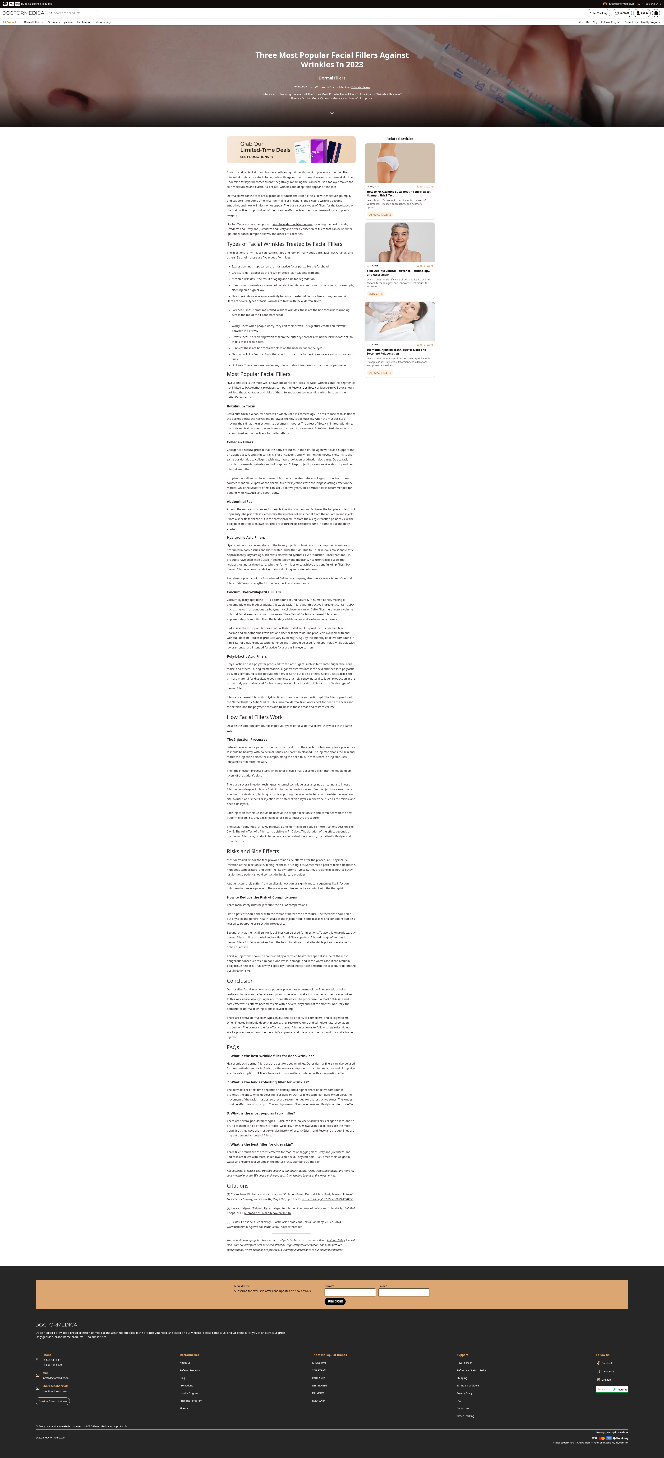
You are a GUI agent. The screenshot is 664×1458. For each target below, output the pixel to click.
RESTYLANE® (319, 1385)
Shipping (462, 1378)
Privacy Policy (464, 1393)
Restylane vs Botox (304, 387)
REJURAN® (318, 1400)
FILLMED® (318, 1393)
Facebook (607, 1363)
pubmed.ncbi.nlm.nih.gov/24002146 (267, 1213)
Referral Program (611, 22)
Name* (329, 1286)
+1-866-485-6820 (52, 1364)
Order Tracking (598, 13)
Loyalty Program (650, 22)
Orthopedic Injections (60, 22)
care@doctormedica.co (56, 1391)
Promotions (631, 22)
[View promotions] (291, 149)
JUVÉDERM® (319, 1362)
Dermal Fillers (32, 22)
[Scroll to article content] (332, 113)
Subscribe (335, 1301)
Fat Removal (84, 22)
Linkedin (607, 1379)
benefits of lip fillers (332, 564)
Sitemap (184, 1408)
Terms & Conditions (468, 1385)
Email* (383, 1286)
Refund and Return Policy (471, 1370)
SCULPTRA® (319, 1370)
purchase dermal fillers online (292, 224)
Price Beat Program (191, 1400)
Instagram (608, 1371)
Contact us (463, 1408)
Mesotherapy (103, 22)
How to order (464, 1362)
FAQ (459, 1400)
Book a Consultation (53, 1401)
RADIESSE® (318, 1378)
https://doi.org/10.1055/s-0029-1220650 (327, 1199)
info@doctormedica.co (55, 1378)
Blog (595, 22)
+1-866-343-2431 (52, 1360)
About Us (583, 22)
